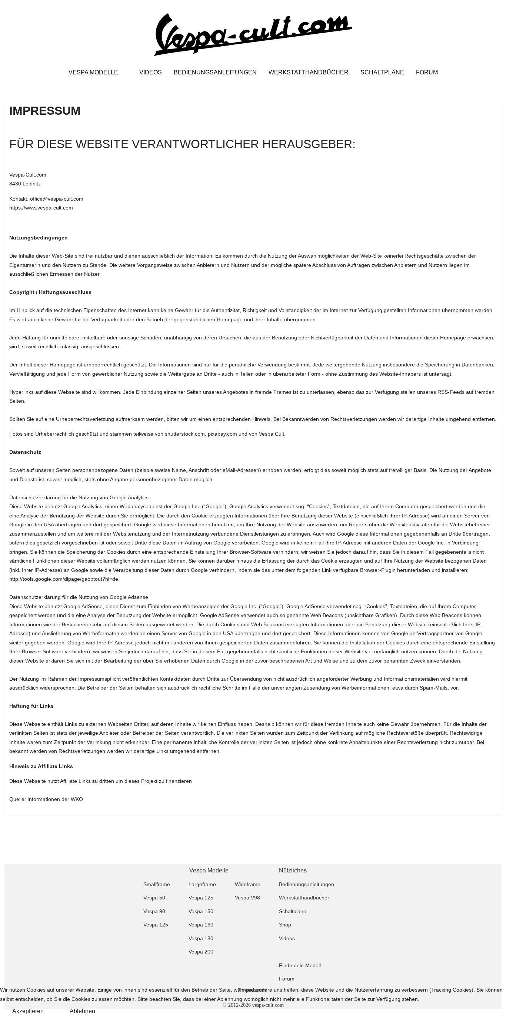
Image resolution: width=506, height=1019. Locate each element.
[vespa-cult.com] (253, 35)
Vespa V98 (247, 898)
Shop (285, 925)
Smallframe (156, 884)
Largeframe (202, 884)
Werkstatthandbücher (304, 898)
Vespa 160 (201, 925)
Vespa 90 (154, 911)
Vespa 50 (154, 898)
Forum (286, 979)
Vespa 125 (201, 898)
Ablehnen (82, 1011)
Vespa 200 (201, 952)
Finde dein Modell (300, 965)
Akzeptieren (28, 1011)
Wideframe (247, 884)
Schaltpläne (292, 911)
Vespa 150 (201, 911)
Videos (287, 938)
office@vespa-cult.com (56, 199)
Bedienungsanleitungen (306, 884)
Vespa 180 (201, 938)
